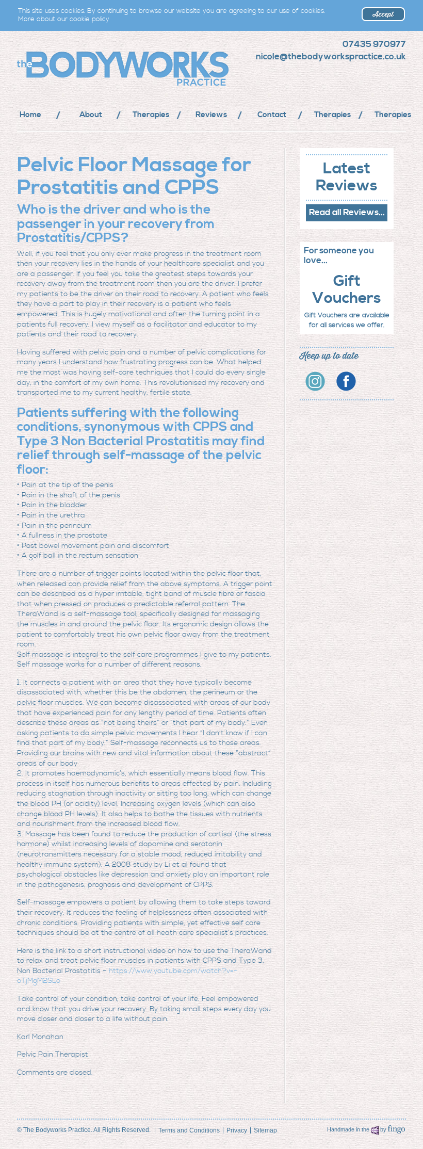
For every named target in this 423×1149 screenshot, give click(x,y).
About (90, 115)
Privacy (236, 1130)
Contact (271, 115)
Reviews (211, 115)
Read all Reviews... (347, 212)
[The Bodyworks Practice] (111, 69)
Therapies (151, 115)
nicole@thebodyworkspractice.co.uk (331, 56)
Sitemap (265, 1130)
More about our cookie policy (63, 19)
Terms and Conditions (189, 1130)
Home (30, 115)
